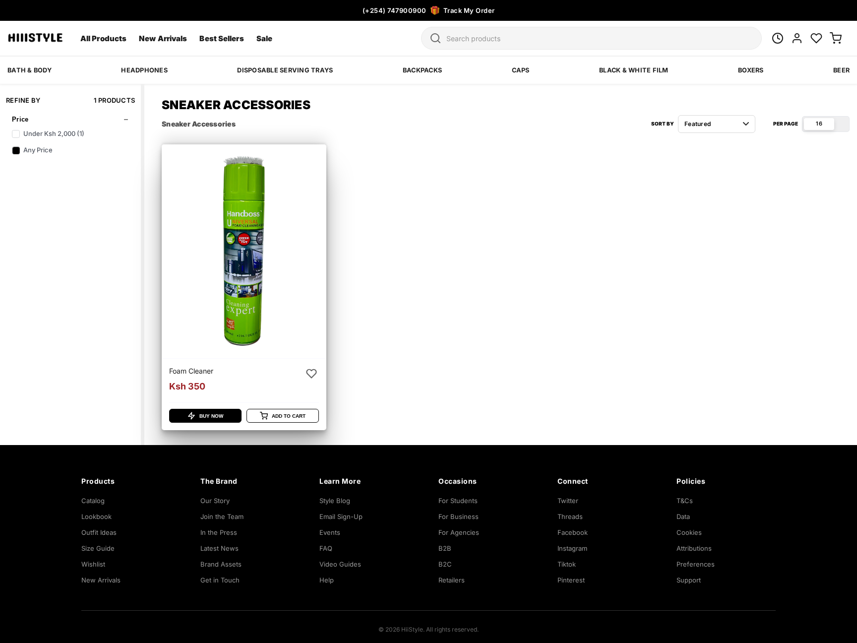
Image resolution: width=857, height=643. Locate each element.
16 (819, 123)
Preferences (695, 564)
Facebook (572, 532)
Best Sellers (221, 38)
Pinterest (571, 580)
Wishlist (93, 564)
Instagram (572, 548)
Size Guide (98, 548)
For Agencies (458, 532)
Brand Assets (221, 564)
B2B (444, 548)
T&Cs (684, 501)
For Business (458, 516)
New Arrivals (163, 38)
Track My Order (469, 10)
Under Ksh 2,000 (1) (53, 133)
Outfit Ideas (99, 532)
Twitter (567, 501)
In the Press (218, 532)
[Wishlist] (816, 38)
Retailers (451, 580)
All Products (103, 38)
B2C (445, 564)
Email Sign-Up (341, 516)
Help (326, 580)
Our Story (215, 501)
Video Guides (340, 564)
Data (683, 516)
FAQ (325, 548)
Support (688, 580)
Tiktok (566, 564)
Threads (570, 516)
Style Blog (334, 501)
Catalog (93, 501)
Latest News (219, 548)
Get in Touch (220, 580)
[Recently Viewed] (778, 38)
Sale (264, 38)
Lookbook (96, 516)
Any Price (38, 150)
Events (329, 532)
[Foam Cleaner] (244, 287)
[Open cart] (836, 38)
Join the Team (222, 516)
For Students (458, 501)
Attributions (694, 548)
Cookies (689, 532)
